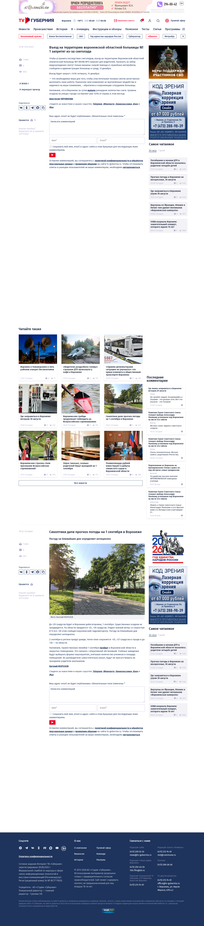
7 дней (161, 150)
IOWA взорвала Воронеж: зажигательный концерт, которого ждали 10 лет (164, 224)
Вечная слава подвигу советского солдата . (165, 427)
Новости (24, 29)
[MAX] (51, 848)
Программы (172, 29)
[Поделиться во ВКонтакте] (21, 107)
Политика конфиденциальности (35, 856)
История (78, 859)
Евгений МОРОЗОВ (59, 666)
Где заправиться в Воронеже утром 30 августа (166, 192)
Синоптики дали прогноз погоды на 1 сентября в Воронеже (123, 417)
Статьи (157, 29)
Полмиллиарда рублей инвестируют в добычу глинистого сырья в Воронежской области (118, 467)
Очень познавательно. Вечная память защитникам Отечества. (164, 453)
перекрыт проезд (31, 89)
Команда (100, 854)
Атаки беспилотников (60, 36)
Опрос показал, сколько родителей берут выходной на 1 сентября (80, 466)
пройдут (104, 647)
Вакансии (79, 854)
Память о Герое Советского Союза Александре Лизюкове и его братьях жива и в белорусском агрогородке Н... (167, 508)
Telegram (97, 104)
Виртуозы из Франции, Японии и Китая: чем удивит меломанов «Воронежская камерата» (168, 208)
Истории (61, 29)
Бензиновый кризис (31, 36)
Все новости (80, 483)
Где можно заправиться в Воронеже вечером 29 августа (165, 389)
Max (51, 107)
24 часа (153, 150)
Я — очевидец (80, 29)
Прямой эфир (178, 20)
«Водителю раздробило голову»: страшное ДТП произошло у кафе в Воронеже (80, 369)
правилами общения (86, 164)
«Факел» (152, 36)
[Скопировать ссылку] (43, 107)
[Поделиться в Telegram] (32, 107)
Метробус (170, 36)
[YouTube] (57, 848)
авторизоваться (131, 167)
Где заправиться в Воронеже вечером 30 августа (35, 417)
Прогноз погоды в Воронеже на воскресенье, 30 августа (167, 178)
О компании (80, 848)
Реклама (100, 859)
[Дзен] (20, 848)
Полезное (131, 29)
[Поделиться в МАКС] (37, 107)
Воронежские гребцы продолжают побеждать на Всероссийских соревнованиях (79, 419)
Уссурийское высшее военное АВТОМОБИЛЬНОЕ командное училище (163, 478)
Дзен (135, 104)
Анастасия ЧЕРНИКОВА (61, 98)
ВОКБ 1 (25, 83)
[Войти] (149, 20)
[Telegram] (26, 848)
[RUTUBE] (44, 848)
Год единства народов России (105, 36)
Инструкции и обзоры (107, 29)
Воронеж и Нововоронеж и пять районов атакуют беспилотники (37, 368)
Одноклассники (123, 104)
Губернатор (135, 36)
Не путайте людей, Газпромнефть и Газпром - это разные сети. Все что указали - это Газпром (166, 399)
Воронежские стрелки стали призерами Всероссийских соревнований (35, 466)
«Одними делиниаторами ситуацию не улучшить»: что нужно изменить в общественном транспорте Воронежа (123, 371)
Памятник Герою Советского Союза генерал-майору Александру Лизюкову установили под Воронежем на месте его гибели (165, 416)
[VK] (32, 848)
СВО (81, 36)
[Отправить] (52, 155)
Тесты (145, 29)
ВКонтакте (108, 104)
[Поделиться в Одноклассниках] (26, 107)
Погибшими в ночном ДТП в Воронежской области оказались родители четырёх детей (168, 163)
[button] (183, 36)
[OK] (38, 848)
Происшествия (43, 29)
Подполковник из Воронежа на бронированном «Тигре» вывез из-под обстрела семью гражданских (164, 467)
